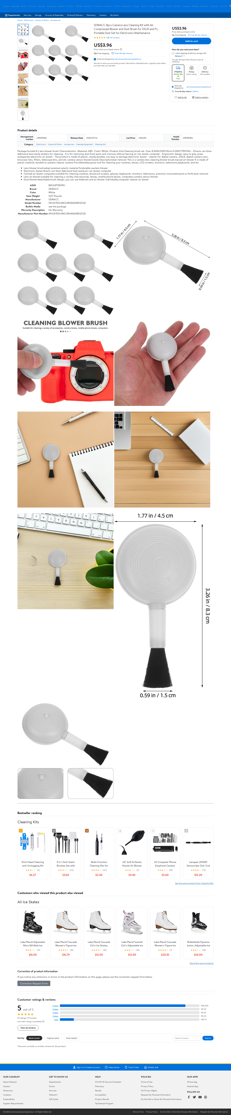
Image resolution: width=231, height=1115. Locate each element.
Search (208, 1038)
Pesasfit (144, 6)
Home (19, 20)
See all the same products (202, 963)
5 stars (55, 1006)
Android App (192, 1086)
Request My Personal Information (155, 1094)
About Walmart (10, 1081)
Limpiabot (61, 6)
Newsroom (8, 1090)
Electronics (28, 20)
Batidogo (79, 6)
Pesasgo (151, 6)
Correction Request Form (34, 983)
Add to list (182, 97)
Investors (7, 1094)
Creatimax (108, 6)
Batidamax (88, 6)
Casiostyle (214, 6)
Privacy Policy (147, 1086)
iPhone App (192, 1081)
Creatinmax (98, 6)
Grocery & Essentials (54, 15)
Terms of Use (146, 1081)
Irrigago (136, 6)
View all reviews (28, 1027)
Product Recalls (102, 1099)
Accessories (55, 20)
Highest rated (53, 1038)
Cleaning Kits (100, 144)
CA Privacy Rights (149, 1090)
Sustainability (9, 1099)
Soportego (15, 6)
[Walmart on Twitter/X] (194, 1097)
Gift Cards (53, 1099)
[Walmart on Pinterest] (205, 1097)
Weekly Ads (153, 1067)
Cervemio (223, 6)
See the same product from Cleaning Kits (194, 883)
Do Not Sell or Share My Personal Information (161, 1099)
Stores (52, 1086)
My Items (114, 15)
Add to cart (191, 41)
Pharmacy (91, 15)
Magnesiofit (126, 6)
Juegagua (186, 6)
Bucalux (24, 6)
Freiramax (70, 6)
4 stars (55, 1009)
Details (195, 91)
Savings (38, 15)
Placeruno (32, 6)
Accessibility (100, 1094)
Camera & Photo (42, 20)
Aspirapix (41, 6)
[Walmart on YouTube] (200, 1097)
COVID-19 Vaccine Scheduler (108, 1081)
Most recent (34, 1038)
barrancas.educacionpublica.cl (128, 58)
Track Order (133, 1067)
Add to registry (202, 97)
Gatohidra (177, 6)
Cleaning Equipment (84, 144)
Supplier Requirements (13, 1103)
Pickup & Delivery (75, 15)
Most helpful (71, 1038)
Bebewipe (204, 6)
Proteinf (117, 6)
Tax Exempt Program (104, 1103)
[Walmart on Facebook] (188, 1097)
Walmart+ (53, 1094)
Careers (102, 15)
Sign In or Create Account (88, 1067)
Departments (14, 15)
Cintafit (169, 6)
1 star (56, 1019)
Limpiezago (51, 6)
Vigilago (6, 6)
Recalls (98, 1090)
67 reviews (114, 37)
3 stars (55, 1012)
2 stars (55, 1016)
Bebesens (195, 6)
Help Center (114, 1067)
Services (27, 15)
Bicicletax (160, 6)
